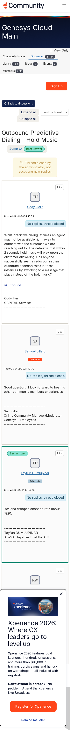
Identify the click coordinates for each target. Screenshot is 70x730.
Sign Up (57, 86)
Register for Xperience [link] (33, 706)
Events (49, 63)
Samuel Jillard (35, 351)
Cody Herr (35, 207)
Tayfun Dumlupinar (35, 473)
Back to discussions (20, 103)
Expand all (28, 112)
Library (10, 63)
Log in (52, 5)
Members (12, 70)
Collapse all (27, 119)
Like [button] (59, 187)
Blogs (30, 63)
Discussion (42, 56)
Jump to (25, 149)
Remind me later (33, 720)
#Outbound (12, 285)
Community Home (14, 56)
